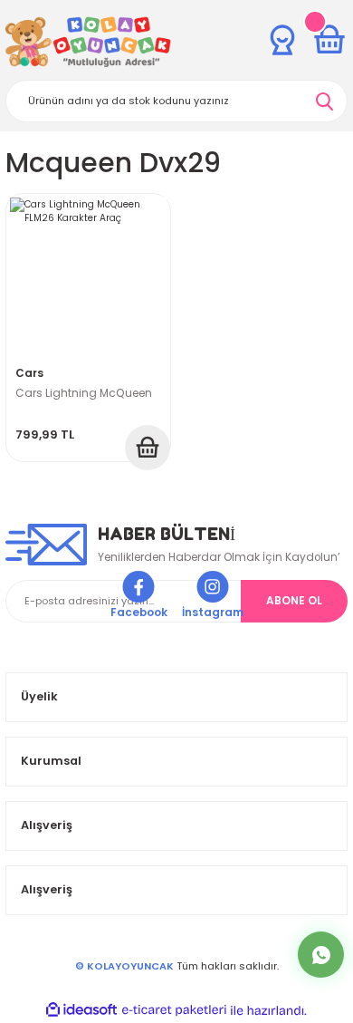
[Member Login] (282, 40)
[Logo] (88, 41)
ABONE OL (294, 601)
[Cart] (329, 40)
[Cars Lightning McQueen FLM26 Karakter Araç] (88, 276)
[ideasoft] (81, 1010)
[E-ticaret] (174, 1010)
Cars (29, 373)
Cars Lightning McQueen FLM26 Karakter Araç (83, 395)
